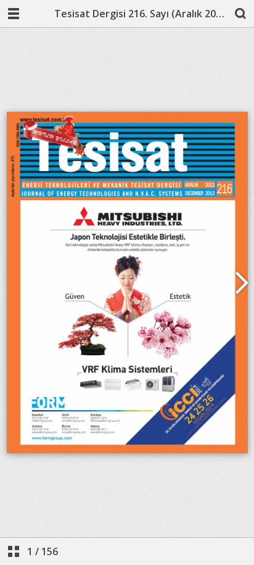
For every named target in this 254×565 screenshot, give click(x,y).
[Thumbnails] (13, 551)
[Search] (240, 13)
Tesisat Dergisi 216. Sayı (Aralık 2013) (140, 13)
